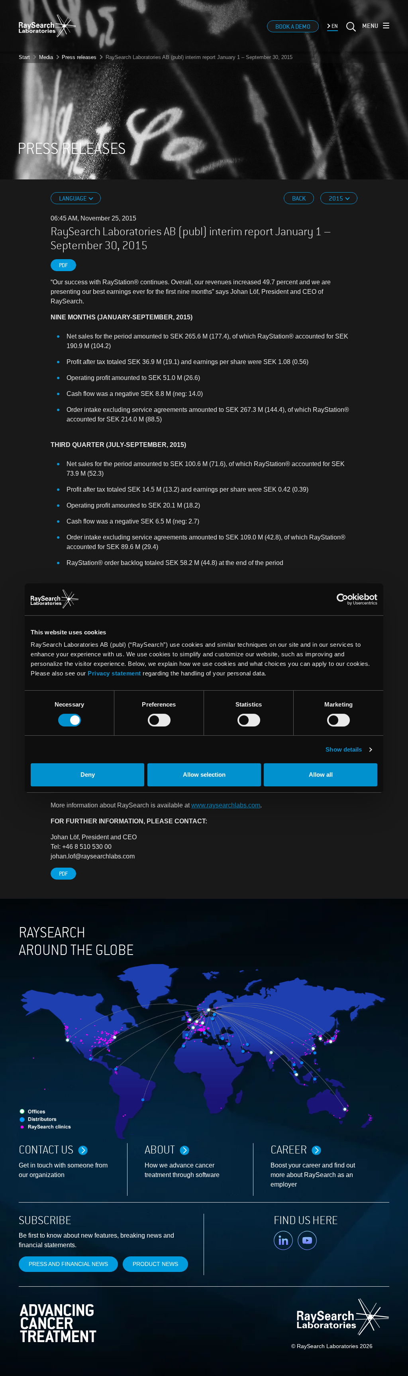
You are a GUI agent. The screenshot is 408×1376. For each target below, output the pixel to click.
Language (73, 199)
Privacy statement (114, 673)
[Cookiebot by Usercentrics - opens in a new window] (290, 599)
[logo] (47, 25)
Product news (155, 1264)
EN (334, 26)
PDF (63, 265)
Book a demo (292, 27)
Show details (344, 749)
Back (299, 199)
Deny (87, 774)
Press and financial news (68, 1264)
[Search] (350, 29)
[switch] (159, 720)
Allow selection (204, 774)
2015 (336, 199)
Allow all (321, 774)
